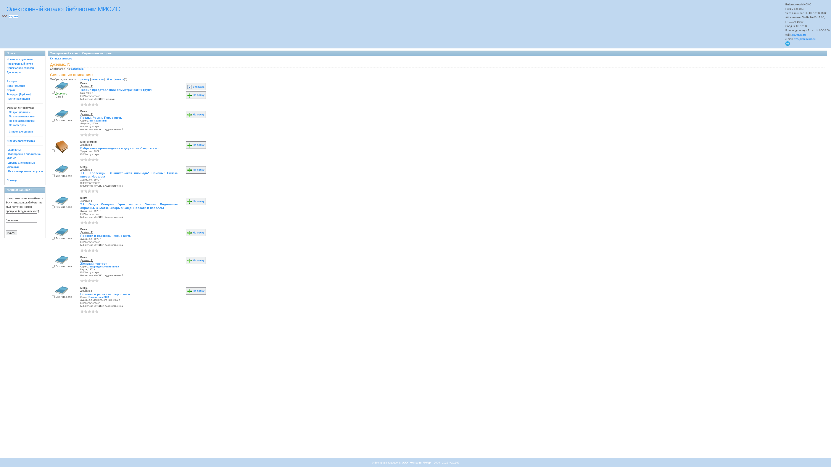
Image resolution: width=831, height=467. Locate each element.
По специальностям (22, 116)
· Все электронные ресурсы (25, 171)
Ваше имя (12, 220)
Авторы (12, 81)
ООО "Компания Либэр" (417, 462)
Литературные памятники (104, 266)
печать (119, 79)
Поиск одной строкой (20, 68)
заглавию (77, 68)
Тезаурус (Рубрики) (19, 94)
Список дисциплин (21, 131)
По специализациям (22, 120)
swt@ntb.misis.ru (804, 39)
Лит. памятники (98, 120)
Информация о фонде (21, 140)
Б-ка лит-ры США (99, 297)
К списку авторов (61, 58)
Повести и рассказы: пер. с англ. (105, 235)
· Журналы (14, 149)
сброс (109, 79)
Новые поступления (20, 59)
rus (16, 16)
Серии (11, 90)
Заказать (198, 86)
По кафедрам (17, 125)
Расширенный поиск (20, 63)
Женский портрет (93, 263)
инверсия (98, 79)
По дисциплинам (20, 112)
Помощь (12, 180)
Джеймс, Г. (86, 86)
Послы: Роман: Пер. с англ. (101, 117)
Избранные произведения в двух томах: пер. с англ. (120, 148)
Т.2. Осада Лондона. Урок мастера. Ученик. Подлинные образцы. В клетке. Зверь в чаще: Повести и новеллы (129, 206)
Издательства (16, 85)
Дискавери (14, 72)
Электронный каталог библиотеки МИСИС (63, 9)
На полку (198, 95)
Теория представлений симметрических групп (115, 89)
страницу (84, 79)
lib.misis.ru (799, 34)
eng (11, 16)
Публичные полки (18, 98)
